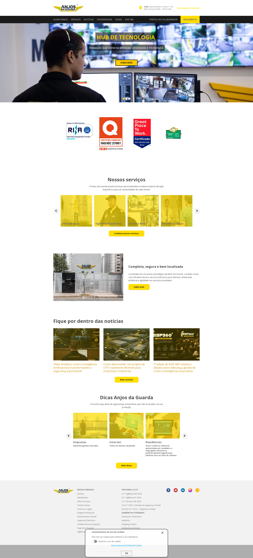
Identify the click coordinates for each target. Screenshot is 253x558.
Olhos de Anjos (83, 501)
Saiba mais (139, 287)
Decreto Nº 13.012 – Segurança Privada (138, 509)
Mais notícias (126, 379)
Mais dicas (126, 465)
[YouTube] (176, 490)
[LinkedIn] (183, 490)
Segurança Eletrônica (86, 520)
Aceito (94, 541)
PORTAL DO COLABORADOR (163, 19)
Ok (126, 553)
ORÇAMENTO (190, 19)
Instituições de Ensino (131, 528)
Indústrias (126, 520)
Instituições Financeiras (132, 516)
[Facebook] (168, 490)
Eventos (80, 493)
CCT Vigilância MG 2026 (132, 493)
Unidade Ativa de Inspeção (88, 524)
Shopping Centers (129, 524)
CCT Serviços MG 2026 (131, 501)
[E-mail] (197, 490)
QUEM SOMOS (60, 19)
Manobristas (82, 497)
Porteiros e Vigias (84, 509)
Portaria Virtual (83, 505)
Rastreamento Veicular (87, 516)
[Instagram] (190, 490)
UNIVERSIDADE (104, 19)
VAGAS (118, 19)
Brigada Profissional (85, 512)
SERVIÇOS (76, 19)
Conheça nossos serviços (126, 233)
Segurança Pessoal (85, 528)
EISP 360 (129, 19)
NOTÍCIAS (89, 19)
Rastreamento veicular (188, 8)
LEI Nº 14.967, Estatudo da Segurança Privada (141, 505)
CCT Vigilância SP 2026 (131, 497)
